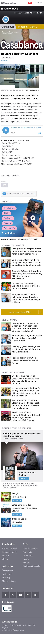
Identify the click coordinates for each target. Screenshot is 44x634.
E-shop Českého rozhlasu (16, 428)
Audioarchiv (29, 13)
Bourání (4, 60)
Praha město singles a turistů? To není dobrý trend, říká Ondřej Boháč (27, 338)
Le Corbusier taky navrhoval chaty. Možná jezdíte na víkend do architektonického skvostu (27, 262)
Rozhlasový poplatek (32, 566)
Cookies (5, 625)
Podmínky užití (29, 625)
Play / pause (5, 130)
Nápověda (27, 552)
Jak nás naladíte (30, 548)
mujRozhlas (6, 201)
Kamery (40, 13)
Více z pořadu (9, 320)
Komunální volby (9, 552)
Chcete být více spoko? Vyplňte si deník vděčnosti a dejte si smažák (26, 286)
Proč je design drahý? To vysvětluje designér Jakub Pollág (25, 360)
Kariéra (26, 559)
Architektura (8, 26)
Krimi (6, 213)
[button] (40, 133)
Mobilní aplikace (9, 581)
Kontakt (26, 562)
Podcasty (6, 578)
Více (33, 26)
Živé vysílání (8, 228)
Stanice (5, 555)
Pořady (6, 223)
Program (18, 13)
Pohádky (7, 218)
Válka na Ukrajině (9, 548)
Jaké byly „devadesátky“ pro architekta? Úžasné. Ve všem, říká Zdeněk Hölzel (26, 349)
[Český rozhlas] (8, 3)
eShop (5, 559)
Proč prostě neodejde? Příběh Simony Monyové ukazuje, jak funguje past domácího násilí (26, 251)
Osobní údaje (16, 625)
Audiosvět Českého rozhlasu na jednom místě (19, 239)
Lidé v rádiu (28, 555)
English (5, 628)
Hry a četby (8, 208)
